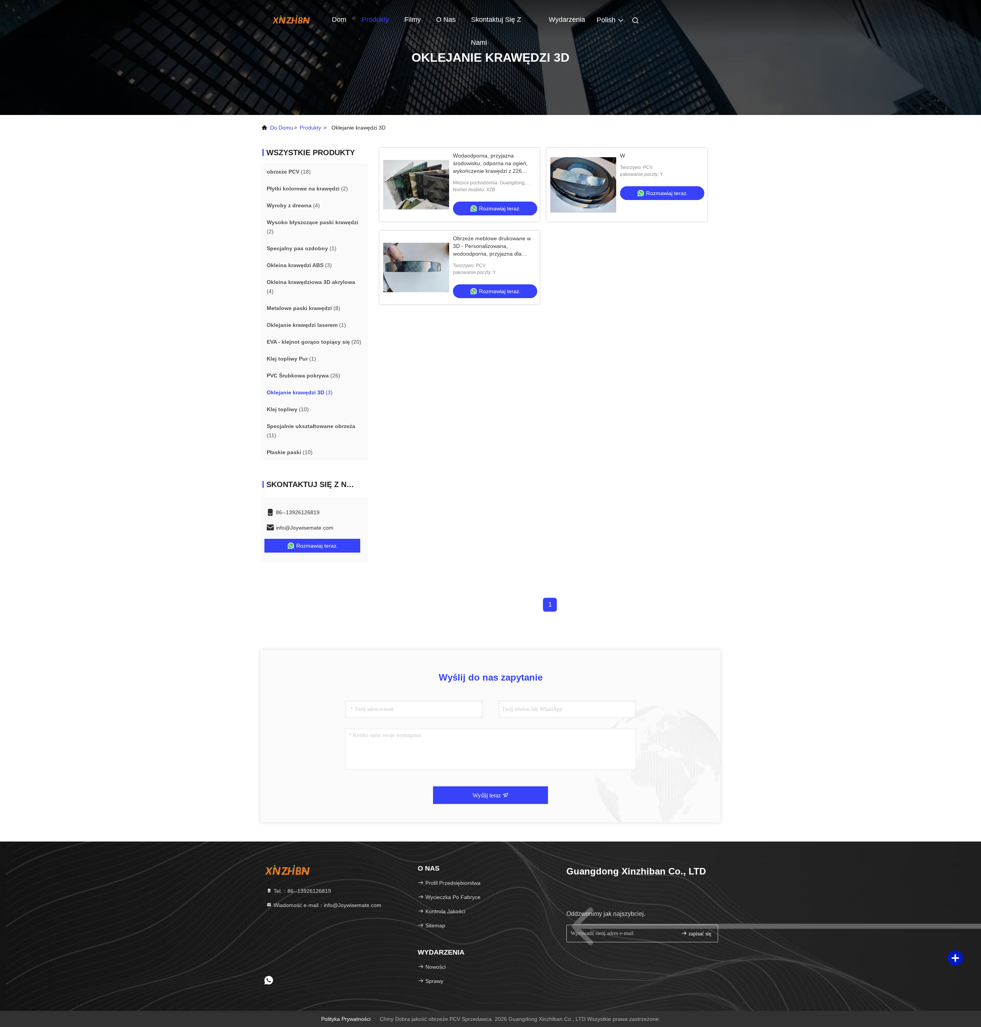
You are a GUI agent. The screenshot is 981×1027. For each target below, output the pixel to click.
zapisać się (699, 934)
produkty (310, 128)
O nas (446, 19)
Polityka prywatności (346, 1019)
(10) (288, 409)
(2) (307, 188)
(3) (299, 265)
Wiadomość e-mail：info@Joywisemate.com (326, 905)
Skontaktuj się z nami (496, 23)
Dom (339, 19)
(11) (311, 430)
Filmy (412, 19)
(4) (293, 205)
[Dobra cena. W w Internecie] (583, 185)
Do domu (281, 128)
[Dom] (291, 19)
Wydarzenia (567, 19)
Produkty (375, 19)
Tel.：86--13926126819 (301, 891)
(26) (303, 375)
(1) (301, 248)
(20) (314, 342)
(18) (289, 172)
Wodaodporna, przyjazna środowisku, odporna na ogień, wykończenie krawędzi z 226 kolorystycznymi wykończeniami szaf (491, 171)
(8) (303, 308)
